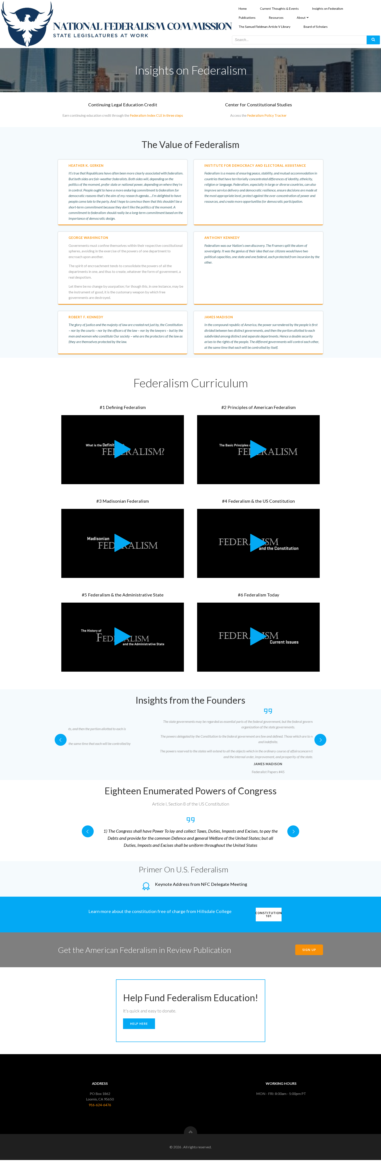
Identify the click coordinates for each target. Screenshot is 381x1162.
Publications (247, 17)
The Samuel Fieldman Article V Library (264, 26)
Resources (276, 17)
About (301, 17)
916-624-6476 (100, 1105)
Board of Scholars (316, 26)
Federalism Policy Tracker (267, 115)
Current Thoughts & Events (279, 8)
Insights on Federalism (327, 8)
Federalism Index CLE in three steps (156, 115)
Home (243, 8)
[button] (61, 740)
